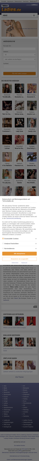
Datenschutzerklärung (13, 218)
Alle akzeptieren (19, 253)
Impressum (24, 262)
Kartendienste (9, 248)
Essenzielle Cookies (11, 239)
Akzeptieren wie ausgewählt (19, 259)
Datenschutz (15, 262)
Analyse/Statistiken (11, 243)
